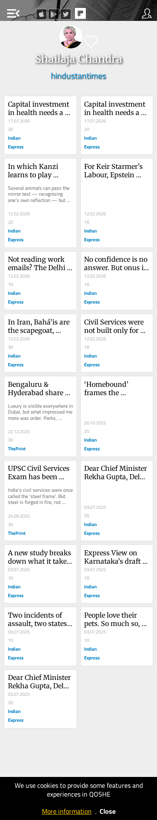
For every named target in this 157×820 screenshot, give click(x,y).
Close (108, 811)
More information (67, 811)
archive (98, 16)
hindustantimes (78, 75)
